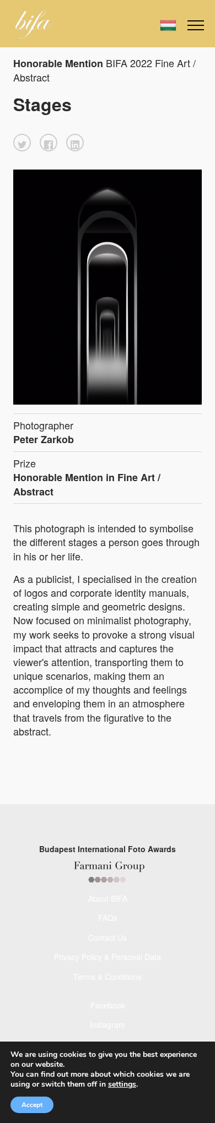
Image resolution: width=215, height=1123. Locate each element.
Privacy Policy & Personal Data (107, 956)
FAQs (107, 917)
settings (122, 1084)
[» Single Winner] (33, 24)
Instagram (107, 1024)
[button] (22, 142)
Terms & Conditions (107, 976)
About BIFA (107, 898)
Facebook (107, 1005)
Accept (32, 1104)
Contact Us (107, 937)
